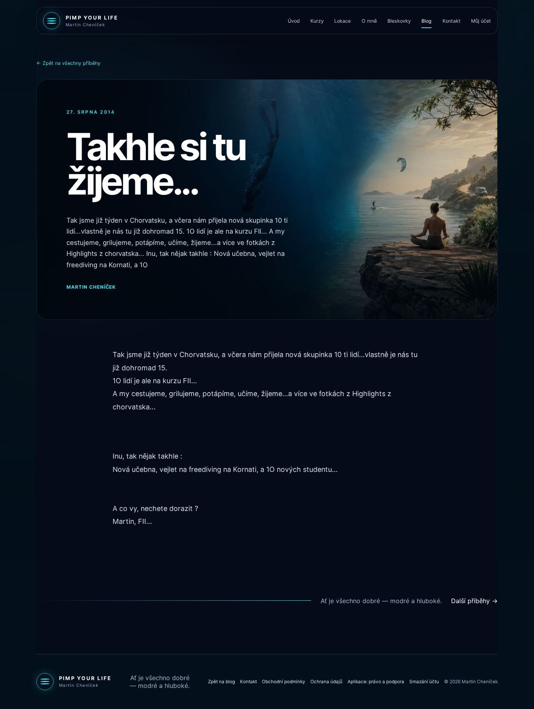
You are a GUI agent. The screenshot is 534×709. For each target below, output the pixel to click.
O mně (369, 21)
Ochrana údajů (326, 681)
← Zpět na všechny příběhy (68, 63)
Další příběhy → (474, 601)
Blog (426, 21)
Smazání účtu (424, 681)
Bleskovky (399, 21)
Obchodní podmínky (283, 681)
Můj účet (481, 21)
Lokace (342, 21)
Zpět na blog (221, 681)
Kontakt (452, 21)
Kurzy (317, 21)
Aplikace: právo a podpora (376, 681)
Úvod (294, 21)
